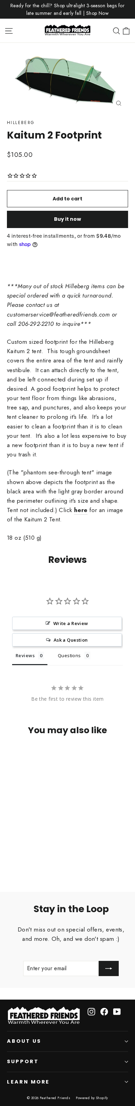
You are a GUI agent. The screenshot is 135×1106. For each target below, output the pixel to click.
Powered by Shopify (92, 1097)
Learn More (28, 1081)
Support (23, 1061)
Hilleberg (21, 123)
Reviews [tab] (25, 655)
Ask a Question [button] (71, 640)
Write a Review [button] (70, 623)
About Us (24, 1041)
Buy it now (67, 219)
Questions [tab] (69, 655)
